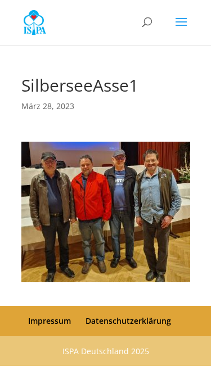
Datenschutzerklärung (128, 320)
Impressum (49, 320)
